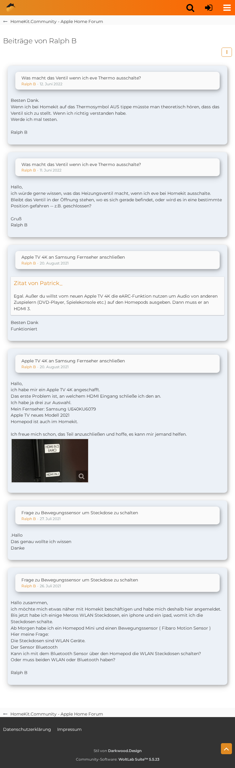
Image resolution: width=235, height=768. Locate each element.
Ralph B (28, 84)
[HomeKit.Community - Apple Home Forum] (11, 8)
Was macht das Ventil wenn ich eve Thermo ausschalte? (81, 78)
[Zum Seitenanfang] (226, 748)
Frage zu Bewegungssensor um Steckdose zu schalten (79, 512)
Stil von (118, 750)
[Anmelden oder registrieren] (209, 8)
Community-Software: (117, 759)
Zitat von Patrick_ (38, 283)
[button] (190, 8)
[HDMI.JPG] (50, 460)
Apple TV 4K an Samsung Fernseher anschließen (73, 257)
